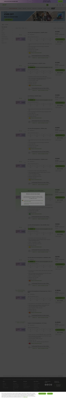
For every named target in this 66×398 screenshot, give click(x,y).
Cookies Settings (42, 393)
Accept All (50, 393)
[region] (33, 395)
